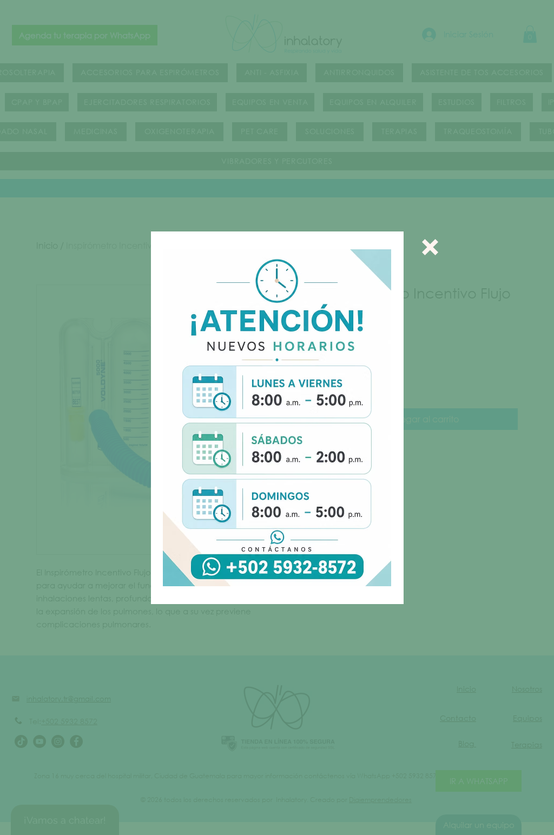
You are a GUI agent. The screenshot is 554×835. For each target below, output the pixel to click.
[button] (430, 247)
